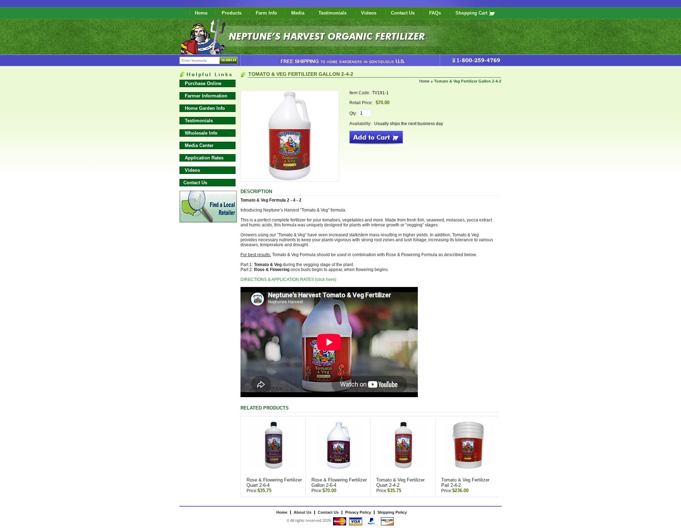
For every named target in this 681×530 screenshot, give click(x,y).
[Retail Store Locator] (208, 221)
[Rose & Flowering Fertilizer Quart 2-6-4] (273, 449)
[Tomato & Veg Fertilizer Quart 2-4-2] (403, 449)
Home (201, 13)
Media (297, 13)
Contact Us (403, 13)
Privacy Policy (358, 512)
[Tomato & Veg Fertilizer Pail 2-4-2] (468, 449)
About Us (302, 512)
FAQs (435, 13)
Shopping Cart (471, 13)
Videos (369, 13)
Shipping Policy (392, 512)
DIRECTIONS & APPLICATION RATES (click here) (288, 279)
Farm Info (266, 13)
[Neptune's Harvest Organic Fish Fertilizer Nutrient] (325, 51)
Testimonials (333, 13)
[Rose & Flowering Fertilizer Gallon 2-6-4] (338, 449)
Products (232, 13)
